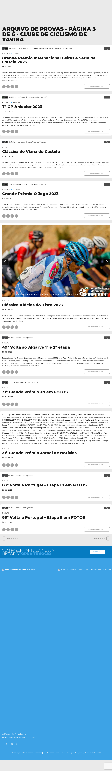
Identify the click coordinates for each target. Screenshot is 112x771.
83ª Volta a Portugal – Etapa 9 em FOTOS (43, 517)
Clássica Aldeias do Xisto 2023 (32, 305)
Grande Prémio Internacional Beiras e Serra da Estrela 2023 (49, 60)
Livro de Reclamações (51, 753)
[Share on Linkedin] (12, 86)
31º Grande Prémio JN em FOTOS (35, 392)
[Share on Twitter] (8, 86)
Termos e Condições (67, 753)
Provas (16, 54)
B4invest (88, 753)
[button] (5, 49)
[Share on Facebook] (4, 86)
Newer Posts (12, 538)
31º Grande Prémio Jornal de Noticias (39, 452)
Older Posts (99, 538)
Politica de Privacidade (34, 753)
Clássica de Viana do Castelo (31, 151)
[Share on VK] (16, 86)
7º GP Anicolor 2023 (22, 106)
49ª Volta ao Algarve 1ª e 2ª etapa (36, 347)
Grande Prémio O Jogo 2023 (30, 193)
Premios (6, 54)
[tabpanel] (56, 48)
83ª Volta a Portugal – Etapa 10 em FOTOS (44, 485)
